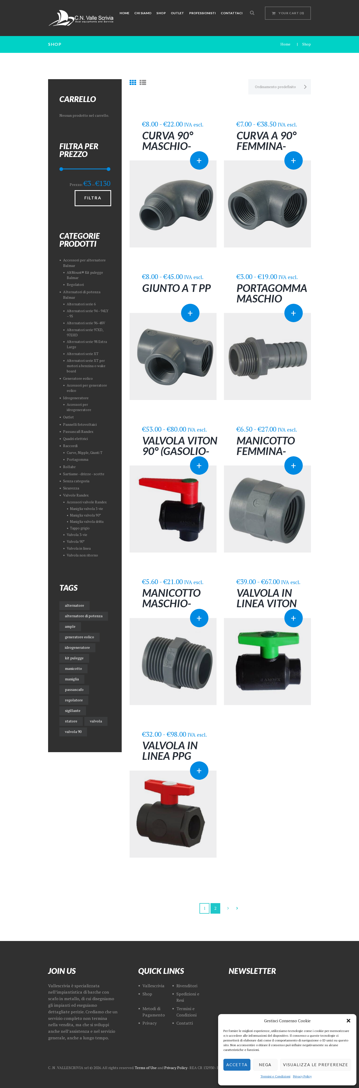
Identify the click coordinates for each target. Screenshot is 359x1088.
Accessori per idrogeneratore (79, 407)
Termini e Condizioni (275, 1076)
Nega (265, 1064)
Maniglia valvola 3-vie (86, 509)
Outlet (68, 416)
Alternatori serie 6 (81, 304)
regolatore (74, 699)
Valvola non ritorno (82, 555)
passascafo (74, 689)
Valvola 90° (76, 541)
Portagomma (77, 459)
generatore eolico (79, 636)
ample (70, 626)
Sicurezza (71, 487)
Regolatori (75, 284)
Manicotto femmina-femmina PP (267, 451)
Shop (147, 994)
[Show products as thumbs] (133, 82)
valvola (96, 720)
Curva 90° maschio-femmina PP (172, 146)
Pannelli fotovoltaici (80, 424)
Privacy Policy (302, 1076)
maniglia (72, 678)
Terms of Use (146, 1067)
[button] (348, 1020)
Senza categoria (76, 480)
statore (71, 720)
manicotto (73, 668)
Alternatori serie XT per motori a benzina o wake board (86, 365)
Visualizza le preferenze (315, 1064)
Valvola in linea (79, 548)
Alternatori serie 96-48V (86, 323)
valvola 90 (73, 731)
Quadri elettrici (75, 438)
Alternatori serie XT (83, 353)
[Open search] (252, 12)
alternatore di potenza (83, 615)
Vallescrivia (153, 986)
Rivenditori (186, 986)
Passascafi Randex (78, 431)
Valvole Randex (76, 495)
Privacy (149, 1023)
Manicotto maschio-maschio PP (172, 603)
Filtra (92, 197)
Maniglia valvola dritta (87, 521)
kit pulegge (74, 657)
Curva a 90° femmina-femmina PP (267, 146)
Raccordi (70, 445)
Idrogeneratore (76, 397)
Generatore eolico (78, 378)
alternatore (74, 605)
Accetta (237, 1064)
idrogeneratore (77, 647)
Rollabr (69, 466)
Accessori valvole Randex (87, 502)
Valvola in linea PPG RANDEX (170, 756)
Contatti (184, 1023)
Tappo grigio (80, 528)
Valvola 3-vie (77, 534)
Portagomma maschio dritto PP (272, 298)
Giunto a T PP (176, 288)
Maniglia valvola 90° (85, 515)
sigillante (72, 710)
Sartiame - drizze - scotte (83, 473)
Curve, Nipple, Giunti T (84, 452)
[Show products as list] (143, 82)
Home (285, 44)
